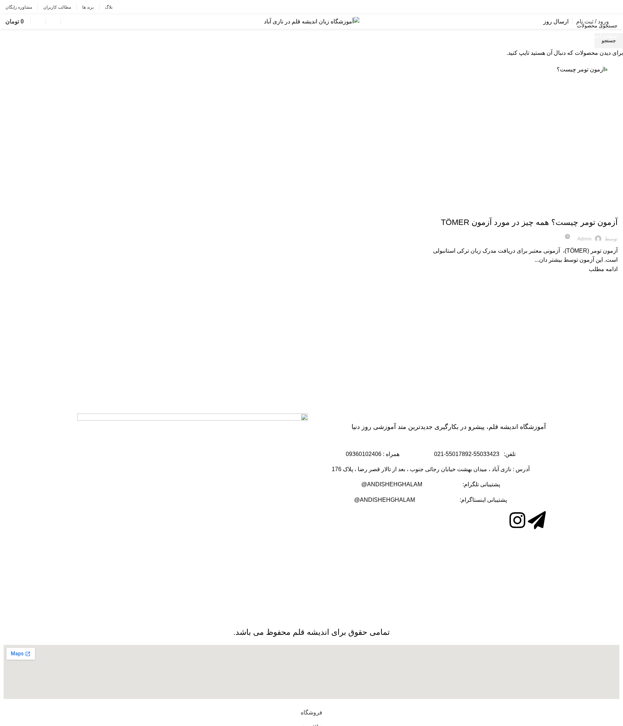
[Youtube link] (581, 7)
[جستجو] (64, 21)
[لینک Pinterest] (570, 7)
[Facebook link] (612, 7)
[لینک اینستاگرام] (591, 7)
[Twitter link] (602, 7)
